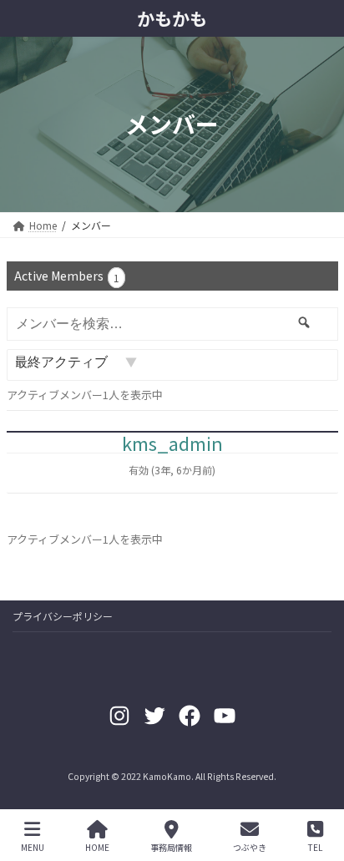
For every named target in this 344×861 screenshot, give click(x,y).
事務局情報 (171, 847)
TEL (315, 847)
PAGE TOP (317, 785)
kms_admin (172, 442)
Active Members (66, 276)
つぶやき (249, 847)
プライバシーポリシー (63, 616)
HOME (97, 847)
